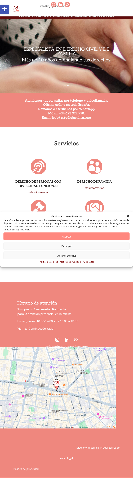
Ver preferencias (67, 255)
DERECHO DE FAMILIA (94, 182)
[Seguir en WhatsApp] (67, 4)
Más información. (38, 192)
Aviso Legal (88, 261)
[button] (4, 9)
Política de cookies (48, 261)
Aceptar (66, 236)
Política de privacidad (70, 261)
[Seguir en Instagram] (53, 4)
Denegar (66, 246)
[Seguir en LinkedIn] (60, 4)
